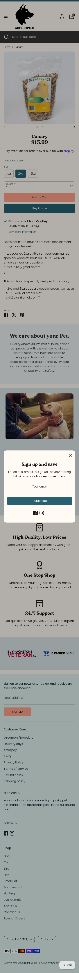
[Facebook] (35, 513)
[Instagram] (42, 513)
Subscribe (40, 501)
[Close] (71, 455)
